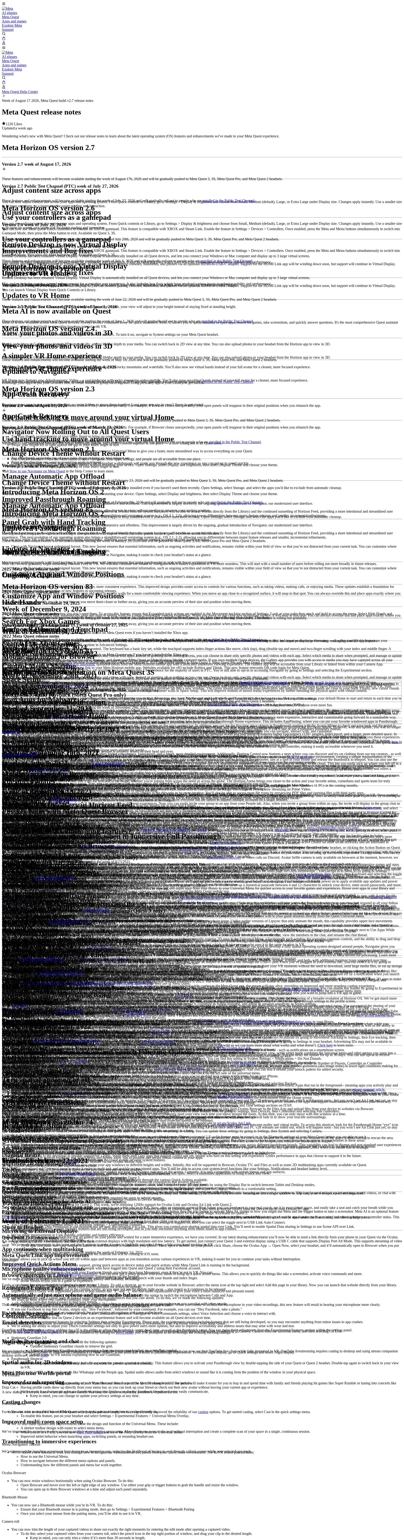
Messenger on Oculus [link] (64, 1268)
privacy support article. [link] (369, 1089)
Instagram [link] (164, 830)
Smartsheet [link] (181, 830)
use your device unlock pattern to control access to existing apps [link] (264, 1022)
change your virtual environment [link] (263, 682)
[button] (202, 4)
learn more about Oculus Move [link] (201, 898)
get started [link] (281, 830)
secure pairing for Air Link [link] (53, 878)
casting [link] (203, 1412)
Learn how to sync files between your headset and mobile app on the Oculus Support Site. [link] (87, 983)
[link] (7, 9)
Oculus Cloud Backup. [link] (107, 763)
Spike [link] (202, 830)
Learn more (372, 808)
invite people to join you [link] (323, 682)
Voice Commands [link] (96, 910)
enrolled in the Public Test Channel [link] (228, 201)
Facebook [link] (148, 830)
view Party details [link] (90, 1432)
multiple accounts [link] (63, 799)
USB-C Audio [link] (135, 1013)
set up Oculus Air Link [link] (234, 1048)
